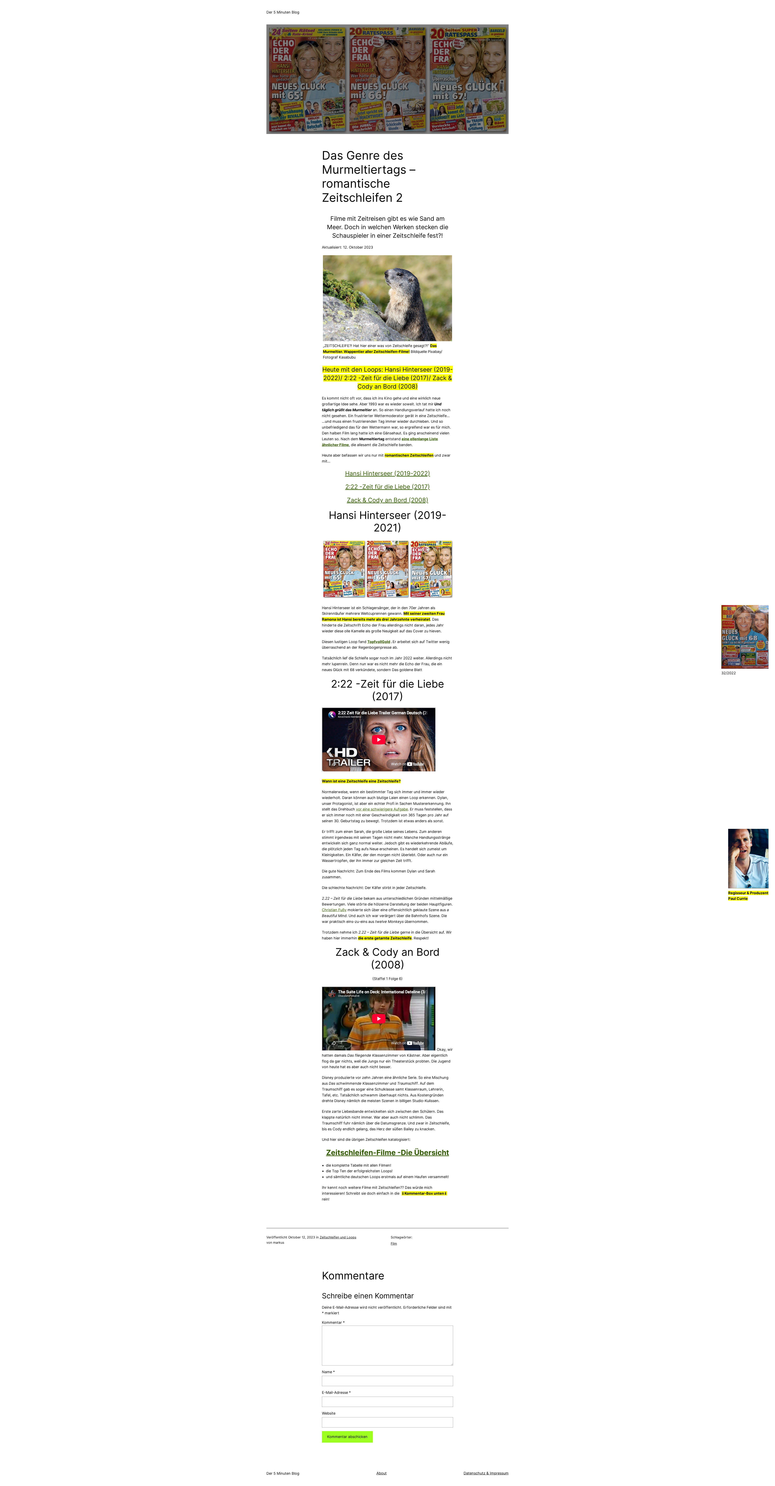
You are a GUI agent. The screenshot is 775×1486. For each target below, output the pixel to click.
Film (394, 1243)
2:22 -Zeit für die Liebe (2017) (387, 486)
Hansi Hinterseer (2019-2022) (387, 473)
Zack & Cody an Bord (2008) (387, 500)
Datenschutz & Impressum (486, 1473)
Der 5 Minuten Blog (282, 12)
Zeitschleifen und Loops (338, 1237)
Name (328, 1372)
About (381, 1473)
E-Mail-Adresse (336, 1392)
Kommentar (333, 1322)
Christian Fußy (334, 910)
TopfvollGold (378, 642)
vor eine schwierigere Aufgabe (382, 809)
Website (328, 1413)
